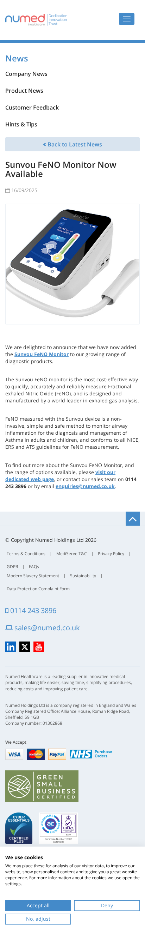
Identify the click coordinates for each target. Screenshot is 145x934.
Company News (26, 74)
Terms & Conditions (26, 554)
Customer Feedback (32, 107)
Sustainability (83, 576)
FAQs (34, 567)
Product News (24, 90)
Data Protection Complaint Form (38, 589)
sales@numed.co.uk (46, 627)
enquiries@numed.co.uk (85, 486)
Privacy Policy (111, 554)
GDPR (12, 567)
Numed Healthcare (36, 19)
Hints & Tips (21, 124)
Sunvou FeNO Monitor (41, 354)
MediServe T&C (71, 554)
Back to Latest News (74, 144)
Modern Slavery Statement (33, 576)
